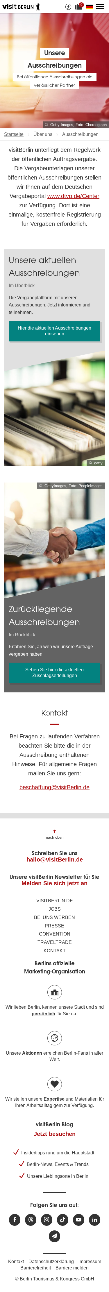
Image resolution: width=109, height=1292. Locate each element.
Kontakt (55, 950)
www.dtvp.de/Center (73, 196)
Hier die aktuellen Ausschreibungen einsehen (54, 331)
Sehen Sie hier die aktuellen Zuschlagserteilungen (54, 672)
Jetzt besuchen (55, 1134)
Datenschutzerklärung (51, 1261)
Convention (54, 933)
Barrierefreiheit (35, 1267)
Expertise (54, 1099)
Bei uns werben (54, 917)
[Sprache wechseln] (90, 6)
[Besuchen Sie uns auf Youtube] (78, 1220)
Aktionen (32, 1053)
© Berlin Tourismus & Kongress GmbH (54, 1278)
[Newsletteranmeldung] (54, 1236)
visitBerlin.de (54, 900)
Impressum (89, 1261)
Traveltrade (54, 942)
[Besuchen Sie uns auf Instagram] (46, 1220)
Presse (54, 925)
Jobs (55, 909)
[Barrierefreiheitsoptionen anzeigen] (68, 6)
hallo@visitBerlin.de (54, 859)
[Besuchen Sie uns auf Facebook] (14, 1220)
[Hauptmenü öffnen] (100, 6)
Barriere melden (72, 1267)
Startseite (14, 134)
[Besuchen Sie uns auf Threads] (30, 1220)
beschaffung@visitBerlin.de (54, 787)
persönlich (43, 1013)
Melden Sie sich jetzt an (54, 883)
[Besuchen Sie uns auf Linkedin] (94, 1220)
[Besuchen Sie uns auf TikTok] (62, 1220)
